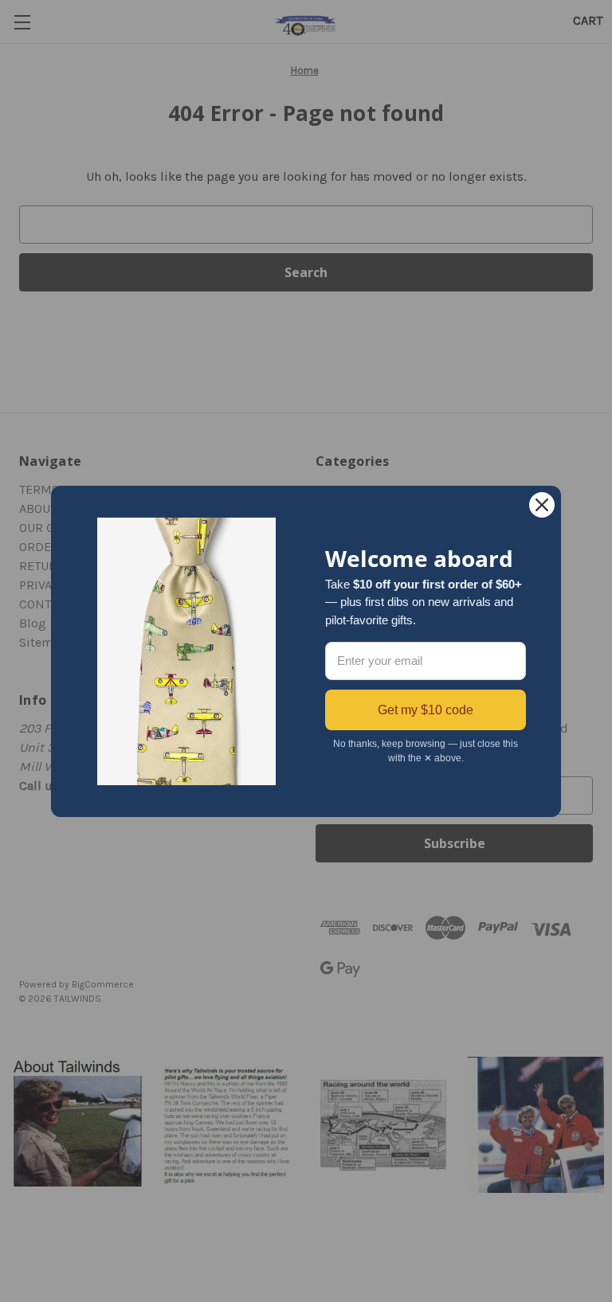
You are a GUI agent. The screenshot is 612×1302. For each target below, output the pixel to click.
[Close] (542, 505)
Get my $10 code (425, 710)
